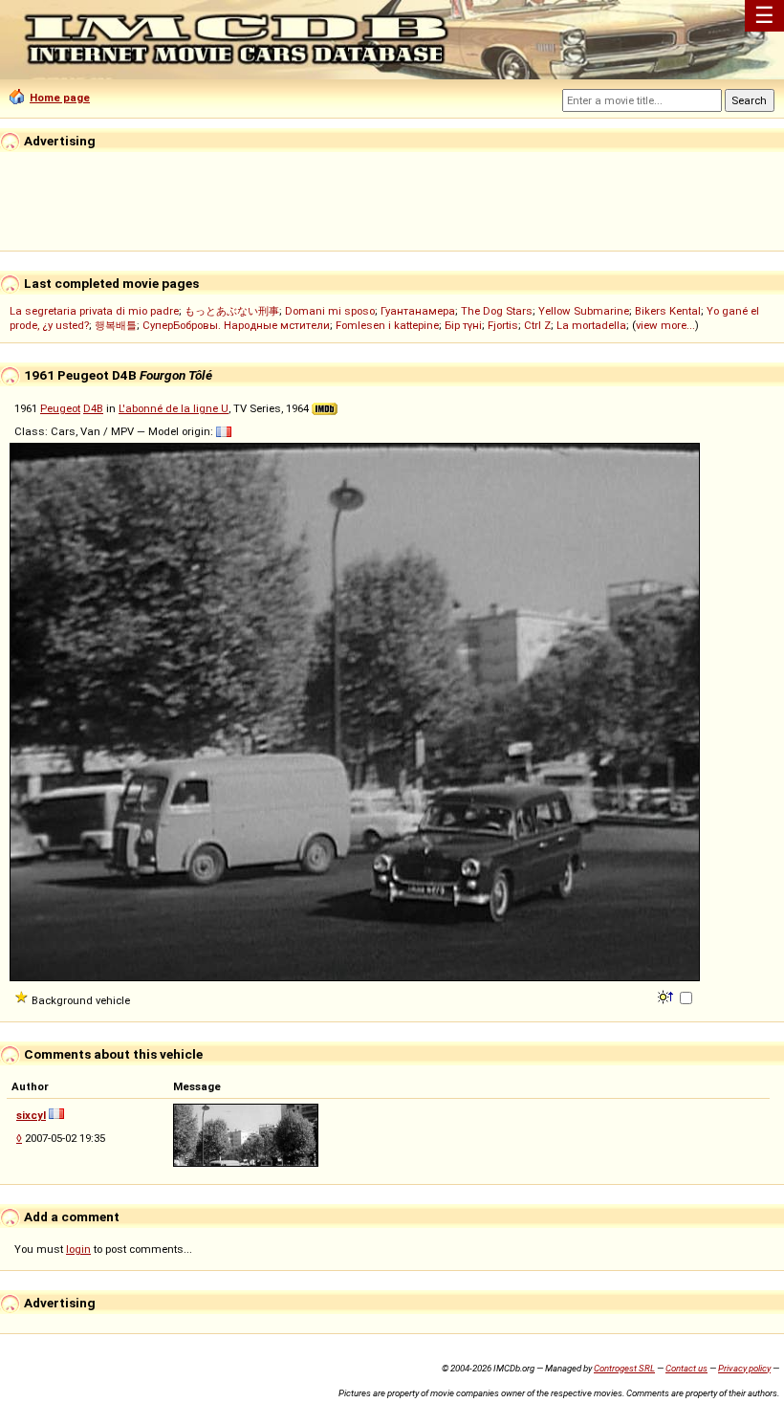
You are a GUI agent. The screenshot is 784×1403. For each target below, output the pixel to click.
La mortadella (591, 325)
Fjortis (503, 325)
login (78, 1249)
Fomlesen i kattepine (387, 325)
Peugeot (60, 408)
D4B (93, 408)
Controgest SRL (624, 1368)
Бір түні (463, 325)
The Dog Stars (497, 311)
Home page (60, 97)
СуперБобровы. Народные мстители (236, 325)
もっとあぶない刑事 (232, 311)
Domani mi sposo (330, 311)
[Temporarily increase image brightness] (667, 995)
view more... (665, 325)
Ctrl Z (537, 325)
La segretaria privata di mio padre (94, 311)
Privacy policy (744, 1368)
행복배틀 (116, 325)
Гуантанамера (418, 311)
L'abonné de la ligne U (174, 408)
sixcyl (31, 1115)
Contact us (686, 1368)
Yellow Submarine (583, 311)
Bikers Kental (668, 311)
